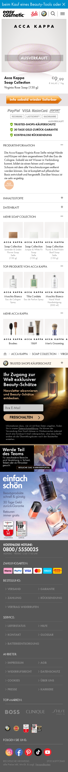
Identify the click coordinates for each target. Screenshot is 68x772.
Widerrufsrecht (20, 671)
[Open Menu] (14, 14)
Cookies (14, 680)
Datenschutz (50, 671)
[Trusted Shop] (44, 14)
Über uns (47, 680)
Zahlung (15, 598)
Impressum (16, 662)
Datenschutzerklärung (28, 428)
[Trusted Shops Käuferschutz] (7, 728)
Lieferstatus (16, 626)
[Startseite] (5, 354)
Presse (12, 689)
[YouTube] (47, 752)
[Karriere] (34, 458)
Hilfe (43, 626)
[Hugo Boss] (12, 712)
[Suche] (53, 14)
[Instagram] (9, 752)
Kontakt (14, 635)
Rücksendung (51, 598)
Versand (14, 589)
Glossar (46, 635)
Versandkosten (42, 764)
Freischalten (21, 417)
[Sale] (34, 14)
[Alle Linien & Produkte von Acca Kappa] (34, 25)
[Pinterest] (28, 752)
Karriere (46, 689)
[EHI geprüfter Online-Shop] (16, 728)
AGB (43, 662)
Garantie (47, 589)
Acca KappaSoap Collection (17, 80)
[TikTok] (38, 752)
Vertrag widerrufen (23, 607)
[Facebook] (19, 752)
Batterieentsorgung (23, 643)
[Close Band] (63, 4)
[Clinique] (35, 712)
